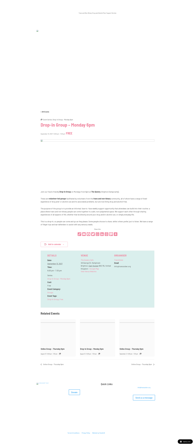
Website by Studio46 (98, 433)
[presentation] (58, 333)
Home (102, 391)
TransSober (118, 260)
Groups (50, 292)
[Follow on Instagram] (139, 405)
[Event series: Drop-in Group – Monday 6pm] (99, 353)
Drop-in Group (53, 299)
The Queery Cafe (87, 260)
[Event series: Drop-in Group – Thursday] (60, 353)
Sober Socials (116, 395)
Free (61, 299)
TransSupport (105, 395)
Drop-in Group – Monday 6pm (58, 278)
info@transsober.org (144, 387)
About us (122, 398)
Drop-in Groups (111, 391)
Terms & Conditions (73, 433)
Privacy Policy (86, 433)
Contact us (104, 401)
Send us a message (144, 397)
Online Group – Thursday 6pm (53, 349)
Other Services (105, 398)
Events (115, 398)
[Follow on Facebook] (135, 405)
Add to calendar (54, 244)
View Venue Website (88, 271)
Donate (74, 392)
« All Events (45, 112)
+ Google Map (93, 268)
